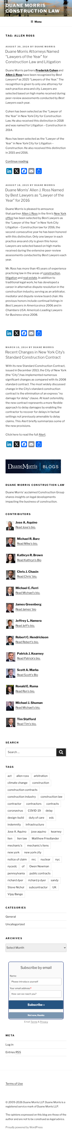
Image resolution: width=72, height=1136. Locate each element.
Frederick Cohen (47, 70)
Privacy (44, 1021)
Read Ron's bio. (25, 691)
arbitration (41, 776)
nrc (34, 859)
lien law (22, 838)
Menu (38, 21)
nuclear (45, 859)
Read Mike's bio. (27, 543)
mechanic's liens (38, 845)
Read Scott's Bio (27, 675)
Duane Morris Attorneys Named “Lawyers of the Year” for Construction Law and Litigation (33, 56)
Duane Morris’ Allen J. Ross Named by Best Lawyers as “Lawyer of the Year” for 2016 (34, 195)
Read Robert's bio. (27, 642)
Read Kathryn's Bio (29, 560)
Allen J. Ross (14, 75)
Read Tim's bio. (26, 724)
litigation (11, 277)
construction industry (22, 796)
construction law (51, 796)
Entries (13, 1052)
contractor (14, 803)
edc (51, 817)
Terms (34, 1021)
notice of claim (17, 859)
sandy (55, 880)
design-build (16, 817)
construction (51, 273)
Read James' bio (26, 609)
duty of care (36, 817)
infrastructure (35, 824)
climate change (18, 782)
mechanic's (15, 845)
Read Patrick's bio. (28, 658)
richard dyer (15, 880)
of (23, 866)
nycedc (12, 866)
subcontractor (38, 887)
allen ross (22, 776)
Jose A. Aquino (17, 831)
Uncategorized (15, 924)
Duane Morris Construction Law (33, 8)
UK (54, 887)
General (11, 916)
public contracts (40, 873)
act (10, 776)
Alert (42, 434)
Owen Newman (39, 866)
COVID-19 (34, 810)
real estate (30, 277)
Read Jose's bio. (26, 527)
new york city (32, 852)
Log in (9, 1044)
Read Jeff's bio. (25, 625)
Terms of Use (14, 1083)
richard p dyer (37, 880)
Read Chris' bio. (27, 576)
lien (10, 838)
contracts (52, 803)
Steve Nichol (16, 887)
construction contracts (22, 790)
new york (13, 852)
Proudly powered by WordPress (24, 1127)
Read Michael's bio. (28, 592)
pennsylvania (16, 873)
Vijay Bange (15, 894)
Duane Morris (45, 46)
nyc (57, 859)
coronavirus (15, 810)
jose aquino (38, 831)
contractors (34, 803)
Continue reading (17, 161)
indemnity (14, 824)
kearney (56, 831)
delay (49, 810)
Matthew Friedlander (45, 838)
